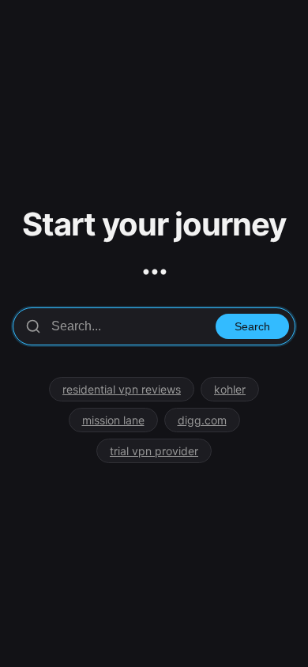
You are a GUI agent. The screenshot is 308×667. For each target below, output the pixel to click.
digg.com (202, 420)
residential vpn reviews (121, 389)
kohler (230, 389)
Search (252, 326)
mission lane (113, 420)
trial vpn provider (154, 451)
